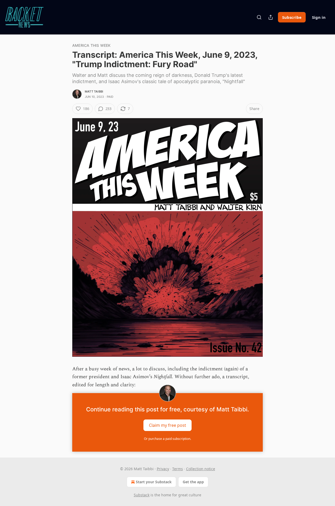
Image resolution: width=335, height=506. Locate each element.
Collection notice (200, 468)
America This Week (91, 45)
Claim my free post (167, 425)
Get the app (193, 481)
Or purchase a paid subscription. (167, 438)
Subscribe (292, 17)
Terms (177, 468)
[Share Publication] (270, 17)
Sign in (319, 17)
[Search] (259, 17)
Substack (141, 494)
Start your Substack (154, 481)
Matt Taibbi (94, 91)
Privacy (163, 468)
